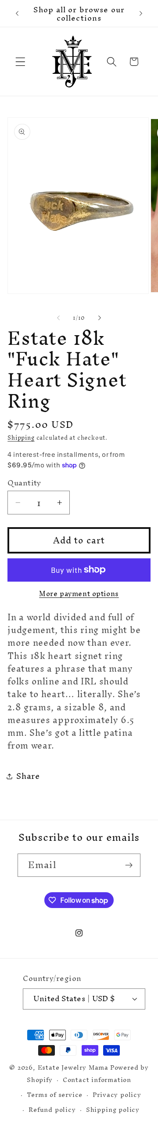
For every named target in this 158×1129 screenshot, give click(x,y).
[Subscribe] (129, 865)
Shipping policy (113, 1109)
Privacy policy (117, 1094)
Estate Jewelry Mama (73, 1067)
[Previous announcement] (17, 13)
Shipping (20, 437)
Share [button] (28, 776)
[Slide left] (58, 318)
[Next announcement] (141, 13)
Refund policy (52, 1109)
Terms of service (55, 1094)
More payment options (79, 594)
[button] (20, 62)
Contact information (97, 1079)
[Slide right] (99, 318)
